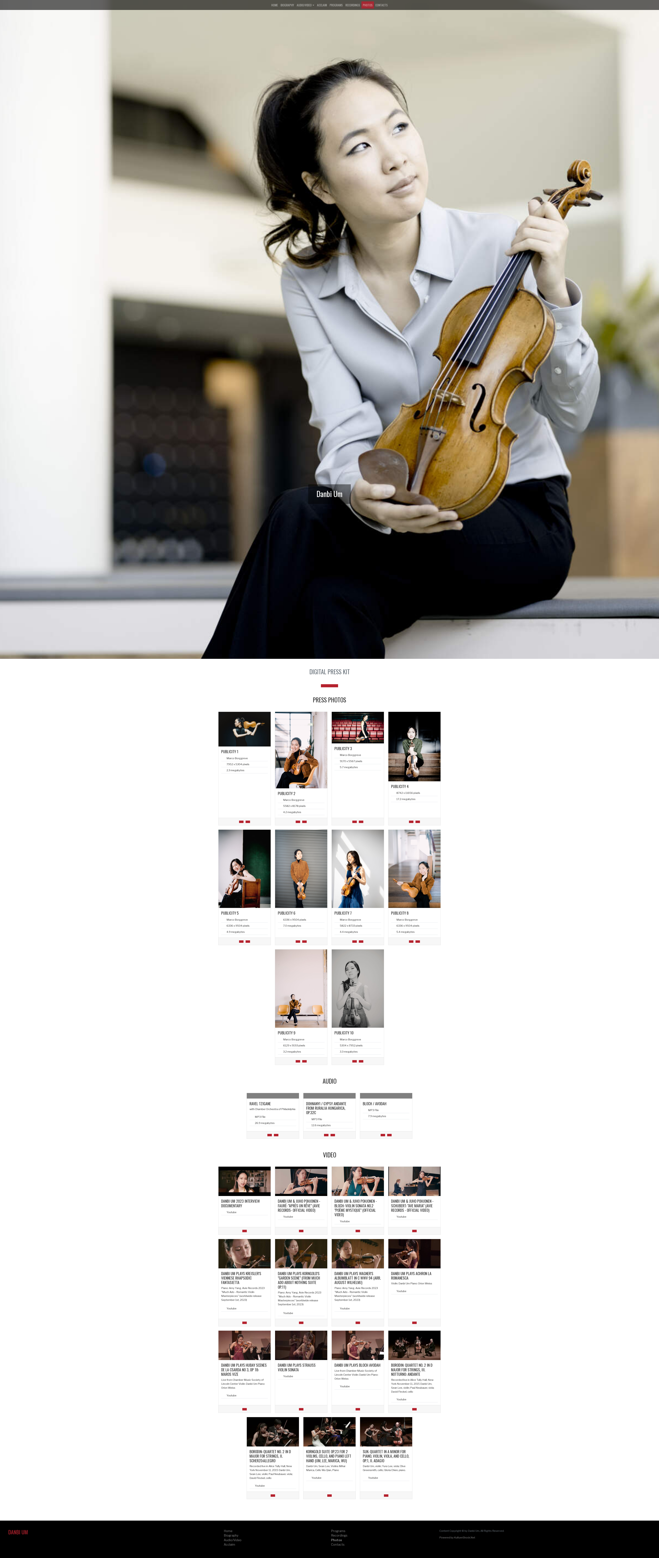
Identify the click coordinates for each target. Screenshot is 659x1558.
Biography (287, 5)
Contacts (381, 5)
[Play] (276, 1135)
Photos (368, 5)
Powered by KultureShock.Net (457, 1537)
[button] (324, 685)
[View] (248, 822)
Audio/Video (304, 5)
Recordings (352, 5)
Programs (336, 5)
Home (274, 5)
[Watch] (244, 1231)
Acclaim (322, 5)
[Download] (241, 822)
